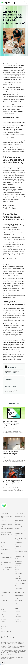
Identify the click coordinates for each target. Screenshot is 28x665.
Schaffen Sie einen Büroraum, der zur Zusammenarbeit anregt (14, 385)
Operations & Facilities (7, 557)
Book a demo (18, 600)
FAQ (2, 614)
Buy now (17, 603)
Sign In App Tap (19, 578)
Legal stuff (4, 619)
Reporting (17, 576)
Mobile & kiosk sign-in (20, 558)
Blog (5, 8)
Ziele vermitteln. (8, 383)
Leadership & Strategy (6, 570)
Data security (4, 600)
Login (2, 609)
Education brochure (6, 631)
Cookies (3, 621)
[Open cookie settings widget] (2, 662)
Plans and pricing (19, 595)
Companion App (19, 533)
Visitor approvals (19, 585)
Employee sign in (19, 542)
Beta (2, 616)
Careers (17, 619)
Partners (17, 614)
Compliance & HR (5, 565)
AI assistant (18, 524)
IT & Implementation (6, 567)
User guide (4, 611)
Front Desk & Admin (6, 562)
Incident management (20, 554)
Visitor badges (18, 588)
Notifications (18, 561)
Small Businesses (5, 543)
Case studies (4, 598)
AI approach (18, 616)
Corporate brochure (6, 629)
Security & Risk (5, 560)
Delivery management (20, 536)
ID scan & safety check (21, 551)
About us (17, 611)
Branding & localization (20, 531)
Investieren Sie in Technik (10, 388)
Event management (20, 549)
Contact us (18, 621)
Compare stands (19, 598)
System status (5, 624)
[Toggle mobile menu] (25, 2)
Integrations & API (19, 556)
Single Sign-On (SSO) (20, 580)
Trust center (4, 626)
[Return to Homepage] (8, 2)
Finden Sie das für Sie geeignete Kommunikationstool (12, 390)
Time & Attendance (20, 583)
